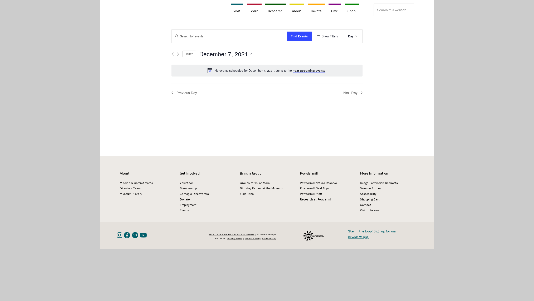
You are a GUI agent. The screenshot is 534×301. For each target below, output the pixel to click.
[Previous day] (172, 54)
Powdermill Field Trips (314, 188)
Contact (365, 205)
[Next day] (178, 54)
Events (184, 210)
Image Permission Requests (379, 183)
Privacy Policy (234, 238)
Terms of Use (252, 238)
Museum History (131, 194)
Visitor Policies (369, 210)
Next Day (350, 92)
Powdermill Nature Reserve (318, 183)
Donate (185, 199)
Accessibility (368, 194)
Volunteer (186, 183)
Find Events (299, 36)
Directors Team (130, 188)
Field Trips (247, 194)
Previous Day (186, 92)
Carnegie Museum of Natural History (138, 10)
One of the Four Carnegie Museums (231, 234)
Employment (188, 205)
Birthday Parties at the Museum (261, 188)
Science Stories (370, 188)
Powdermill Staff (311, 194)
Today (189, 53)
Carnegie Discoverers (194, 194)
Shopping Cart (369, 199)
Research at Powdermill (316, 199)
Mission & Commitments (136, 183)
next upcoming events (309, 70)
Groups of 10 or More (255, 183)
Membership (188, 188)
